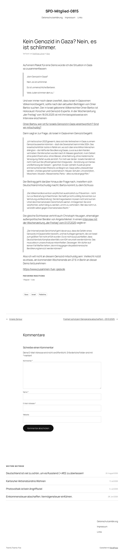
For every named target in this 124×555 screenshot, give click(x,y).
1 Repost (26, 280)
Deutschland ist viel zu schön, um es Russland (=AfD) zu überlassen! (45, 473)
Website (26, 414)
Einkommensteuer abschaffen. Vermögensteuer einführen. (39, 496)
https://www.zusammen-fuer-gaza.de (44, 269)
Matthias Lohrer (39, 53)
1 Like (33, 280)
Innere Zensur (15, 319)
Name (25, 392)
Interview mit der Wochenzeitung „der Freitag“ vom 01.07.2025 (60, 220)
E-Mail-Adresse (29, 403)
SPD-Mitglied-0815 (62, 11)
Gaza (26, 294)
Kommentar (28, 361)
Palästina (42, 294)
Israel (34, 294)
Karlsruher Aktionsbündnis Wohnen (26, 481)
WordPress (114, 548)
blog (48, 53)
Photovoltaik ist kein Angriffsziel (24, 488)
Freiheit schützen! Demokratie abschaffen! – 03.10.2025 (89, 319)
